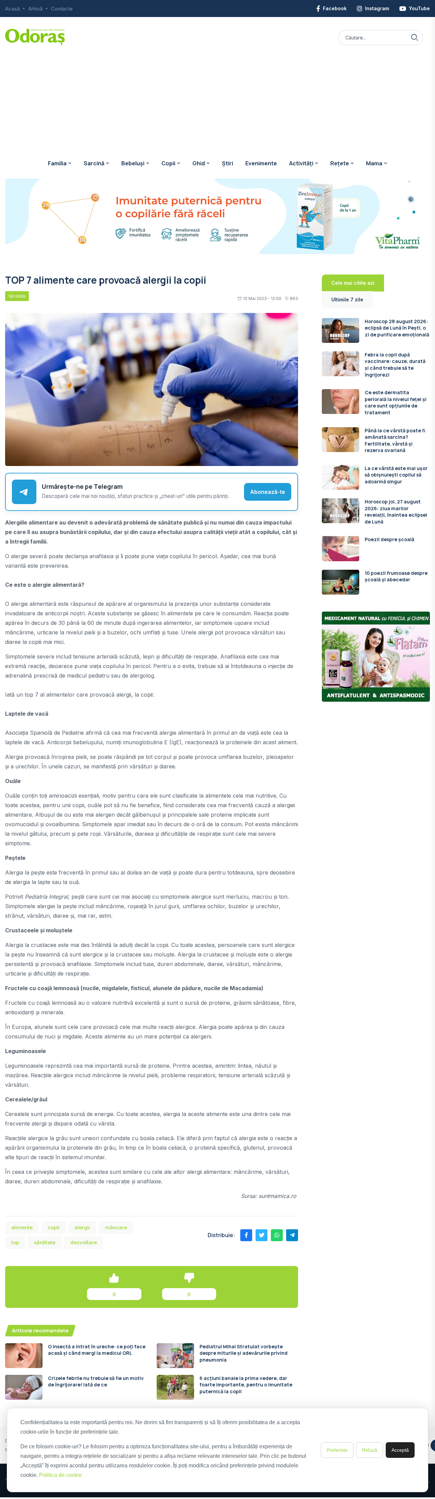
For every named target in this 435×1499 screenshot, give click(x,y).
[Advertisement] (217, 97)
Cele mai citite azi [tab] (353, 283)
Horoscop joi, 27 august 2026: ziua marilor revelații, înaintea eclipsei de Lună (396, 511)
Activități (301, 163)
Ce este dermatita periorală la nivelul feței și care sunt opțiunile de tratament (396, 402)
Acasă (12, 8)
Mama (374, 163)
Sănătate (16, 296)
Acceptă (400, 1450)
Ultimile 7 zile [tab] (347, 299)
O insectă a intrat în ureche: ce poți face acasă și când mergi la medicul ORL (96, 1349)
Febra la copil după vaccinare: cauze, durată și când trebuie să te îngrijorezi (395, 364)
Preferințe (337, 1450)
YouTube (419, 8)
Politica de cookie (60, 1475)
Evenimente (261, 163)
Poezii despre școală (389, 539)
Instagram (377, 8)
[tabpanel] (376, 456)
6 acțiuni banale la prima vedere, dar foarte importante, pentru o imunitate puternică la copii (245, 1385)
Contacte (62, 8)
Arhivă (35, 8)
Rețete (339, 163)
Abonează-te (267, 491)
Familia (57, 163)
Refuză (369, 1450)
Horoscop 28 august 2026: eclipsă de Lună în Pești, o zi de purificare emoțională (397, 328)
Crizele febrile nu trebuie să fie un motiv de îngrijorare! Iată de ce (96, 1381)
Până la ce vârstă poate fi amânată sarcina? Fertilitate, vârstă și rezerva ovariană (395, 440)
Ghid (198, 163)
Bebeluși (132, 163)
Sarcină (94, 163)
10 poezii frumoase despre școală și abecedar (396, 576)
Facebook (335, 8)
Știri (227, 163)
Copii (168, 163)
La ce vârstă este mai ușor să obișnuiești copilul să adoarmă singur (396, 475)
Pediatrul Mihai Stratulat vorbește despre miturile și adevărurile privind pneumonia (243, 1353)
